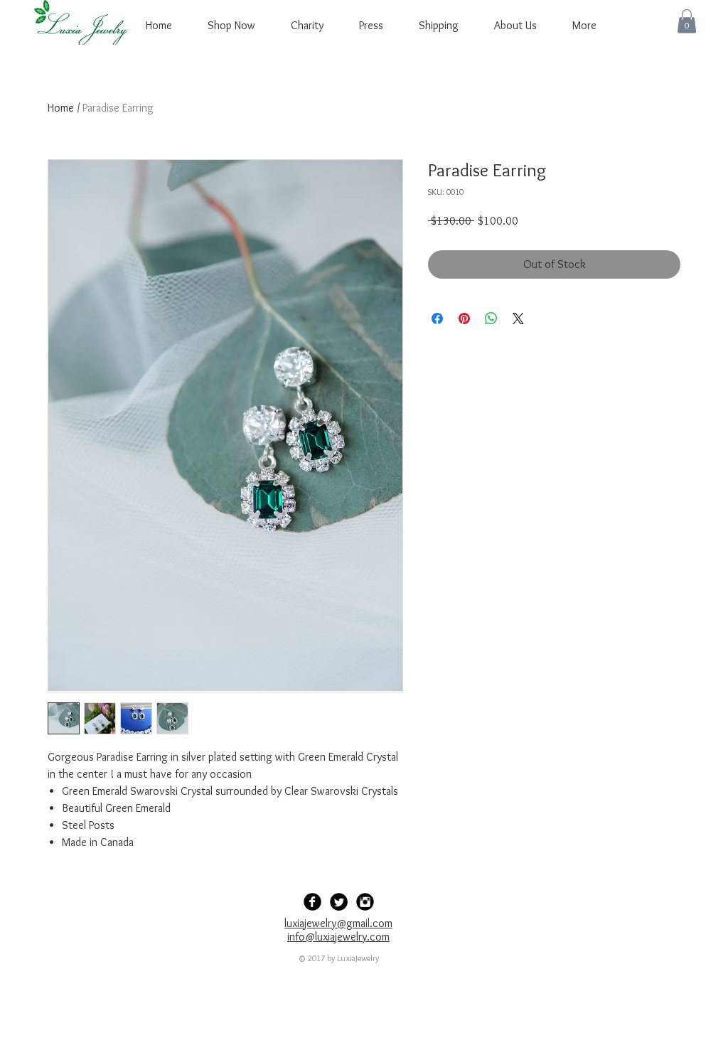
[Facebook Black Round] (312, 902)
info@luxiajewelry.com (338, 936)
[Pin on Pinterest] (464, 318)
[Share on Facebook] (437, 318)
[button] (687, 21)
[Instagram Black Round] (365, 902)
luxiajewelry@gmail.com (338, 923)
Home (61, 107)
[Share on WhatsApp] (491, 318)
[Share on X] (518, 318)
